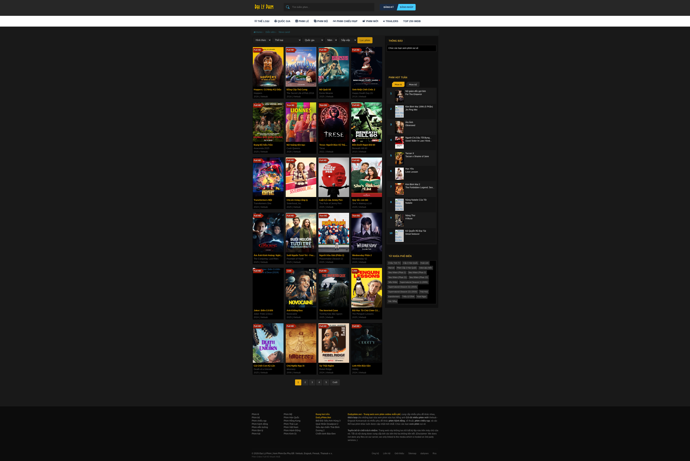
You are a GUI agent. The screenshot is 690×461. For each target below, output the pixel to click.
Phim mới (371, 21)
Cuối (335, 382)
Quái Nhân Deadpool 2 (327, 424)
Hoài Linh (424, 263)
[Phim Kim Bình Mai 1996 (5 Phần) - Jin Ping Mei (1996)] (400, 111)
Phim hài (256, 433)
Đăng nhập (406, 7)
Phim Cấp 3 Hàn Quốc (407, 268)
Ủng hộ (375, 453)
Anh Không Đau (295, 310)
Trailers (391, 21)
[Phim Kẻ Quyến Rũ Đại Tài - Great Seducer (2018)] (400, 236)
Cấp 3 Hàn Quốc (410, 263)
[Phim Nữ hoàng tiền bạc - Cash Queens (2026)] (301, 122)
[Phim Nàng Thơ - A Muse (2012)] (400, 220)
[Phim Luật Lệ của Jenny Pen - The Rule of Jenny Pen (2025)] (333, 177)
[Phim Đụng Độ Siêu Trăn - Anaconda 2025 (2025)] (268, 122)
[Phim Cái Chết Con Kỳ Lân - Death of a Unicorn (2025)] (268, 343)
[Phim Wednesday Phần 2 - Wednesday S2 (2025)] (366, 232)
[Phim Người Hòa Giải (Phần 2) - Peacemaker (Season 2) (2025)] (333, 232)
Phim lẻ (398, 85)
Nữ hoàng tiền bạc (296, 145)
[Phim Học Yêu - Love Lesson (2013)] (400, 173)
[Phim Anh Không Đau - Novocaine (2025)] (301, 287)
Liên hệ (386, 453)
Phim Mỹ (288, 414)
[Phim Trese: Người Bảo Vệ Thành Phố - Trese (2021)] (333, 122)
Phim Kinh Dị (290, 433)
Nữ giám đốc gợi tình (415, 91)
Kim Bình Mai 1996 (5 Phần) (419, 106)
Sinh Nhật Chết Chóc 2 (363, 89)
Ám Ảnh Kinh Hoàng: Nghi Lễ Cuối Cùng (269, 255)
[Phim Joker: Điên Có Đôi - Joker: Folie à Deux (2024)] (268, 287)
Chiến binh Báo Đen (326, 433)
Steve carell (284, 32)
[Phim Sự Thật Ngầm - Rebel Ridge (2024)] (333, 343)
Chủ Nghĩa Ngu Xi (295, 366)
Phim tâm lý (257, 430)
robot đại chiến (425, 268)
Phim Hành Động (292, 430)
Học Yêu (409, 169)
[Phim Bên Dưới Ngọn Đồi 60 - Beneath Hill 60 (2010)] (366, 122)
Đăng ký (389, 7)
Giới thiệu (399, 453)
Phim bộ (413, 85)
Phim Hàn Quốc (291, 417)
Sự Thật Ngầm (326, 366)
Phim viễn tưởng (260, 427)
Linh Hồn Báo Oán (361, 366)
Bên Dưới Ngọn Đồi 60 (363, 145)
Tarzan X (409, 153)
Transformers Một (263, 200)
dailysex (424, 453)
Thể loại (263, 21)
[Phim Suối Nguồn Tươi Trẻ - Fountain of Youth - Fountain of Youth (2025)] (301, 232)
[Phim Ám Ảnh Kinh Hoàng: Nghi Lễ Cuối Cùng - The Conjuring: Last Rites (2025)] (268, 232)
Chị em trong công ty (297, 200)
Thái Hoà (424, 292)
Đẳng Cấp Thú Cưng (297, 89)
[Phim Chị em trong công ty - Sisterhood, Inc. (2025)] (301, 177)
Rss (434, 453)
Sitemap (412, 453)
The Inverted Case (328, 310)
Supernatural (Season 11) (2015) (402, 287)
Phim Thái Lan (291, 424)
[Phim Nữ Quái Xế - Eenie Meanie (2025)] (333, 67)
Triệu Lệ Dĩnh (408, 296)
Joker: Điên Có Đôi (263, 310)
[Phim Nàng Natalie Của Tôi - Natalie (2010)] (400, 204)
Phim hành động (260, 424)
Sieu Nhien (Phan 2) (417, 272)
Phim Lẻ (303, 21)
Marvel (391, 268)
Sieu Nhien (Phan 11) (397, 277)
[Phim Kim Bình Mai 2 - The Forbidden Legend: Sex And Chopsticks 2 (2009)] (400, 189)
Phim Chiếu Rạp (346, 21)
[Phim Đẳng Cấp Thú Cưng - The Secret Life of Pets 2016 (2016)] (301, 67)
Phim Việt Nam (291, 427)
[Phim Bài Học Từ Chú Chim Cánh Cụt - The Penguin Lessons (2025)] (366, 287)
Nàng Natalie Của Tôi (416, 200)
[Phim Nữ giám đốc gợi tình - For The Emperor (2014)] (400, 96)
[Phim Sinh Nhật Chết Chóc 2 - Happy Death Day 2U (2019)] (366, 67)
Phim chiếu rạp (259, 421)
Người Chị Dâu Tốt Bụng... (418, 137)
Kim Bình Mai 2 (412, 184)
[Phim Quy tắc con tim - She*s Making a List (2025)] (366, 177)
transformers (394, 296)
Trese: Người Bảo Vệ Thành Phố (334, 145)
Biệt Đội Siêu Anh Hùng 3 (328, 421)
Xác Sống (392, 301)
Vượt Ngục (421, 296)
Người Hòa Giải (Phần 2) (331, 255)
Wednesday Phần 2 (362, 255)
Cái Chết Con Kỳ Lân (264, 366)
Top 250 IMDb (412, 21)
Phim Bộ (322, 21)
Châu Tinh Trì (394, 263)
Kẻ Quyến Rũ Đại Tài (415, 231)
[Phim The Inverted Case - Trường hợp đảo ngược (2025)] (333, 287)
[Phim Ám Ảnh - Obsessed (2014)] (400, 127)
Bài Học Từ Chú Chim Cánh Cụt (367, 310)
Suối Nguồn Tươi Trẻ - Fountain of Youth (301, 255)
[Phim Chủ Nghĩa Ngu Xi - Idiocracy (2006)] (301, 343)
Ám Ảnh (409, 122)
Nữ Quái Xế (325, 89)
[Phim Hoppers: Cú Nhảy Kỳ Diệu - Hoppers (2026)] (268, 67)
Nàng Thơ (410, 215)
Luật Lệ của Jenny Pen (330, 200)
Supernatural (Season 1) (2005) (414, 282)
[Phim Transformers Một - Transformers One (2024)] (268, 177)
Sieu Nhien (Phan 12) (418, 277)
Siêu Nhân (392, 282)
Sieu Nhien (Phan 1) (397, 272)
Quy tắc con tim (360, 200)
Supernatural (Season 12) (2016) (402, 292)
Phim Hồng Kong (292, 421)
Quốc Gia (283, 21)
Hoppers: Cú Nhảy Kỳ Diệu (267, 89)
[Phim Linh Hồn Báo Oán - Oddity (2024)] (366, 343)
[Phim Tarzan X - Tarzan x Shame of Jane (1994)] (400, 158)
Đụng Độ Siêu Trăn (263, 145)
